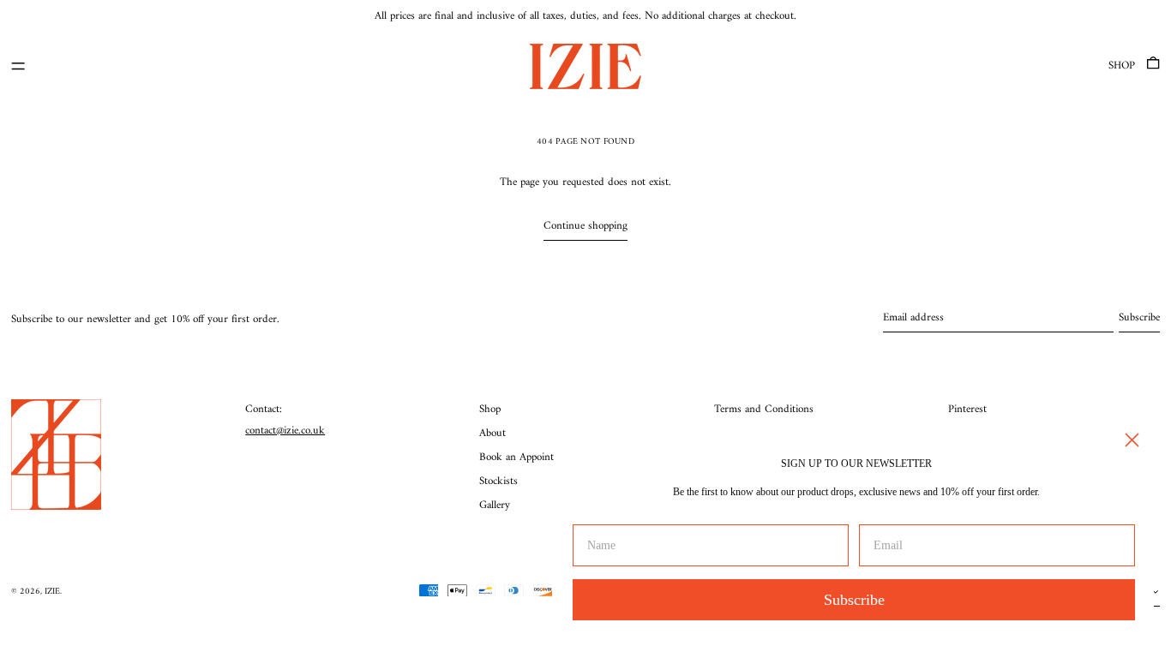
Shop (1121, 65)
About (492, 433)
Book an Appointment (527, 457)
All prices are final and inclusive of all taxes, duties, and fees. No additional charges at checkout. (585, 16)
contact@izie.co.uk (285, 430)
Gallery (494, 505)
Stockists (498, 481)
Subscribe (854, 599)
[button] (1153, 66)
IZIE (52, 591)
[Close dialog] (1132, 440)
